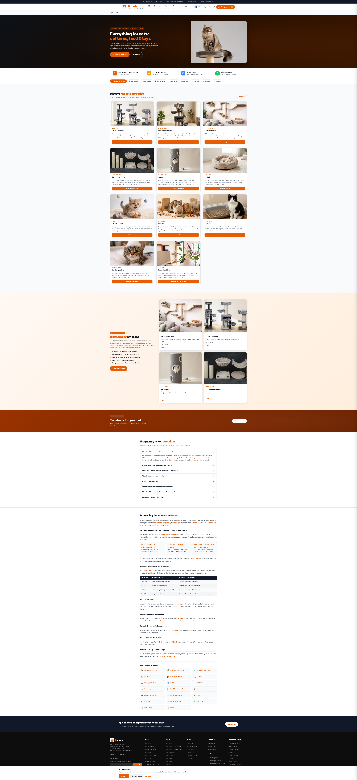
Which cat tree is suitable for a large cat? (157, 452)
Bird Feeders (191, 749)
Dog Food (148, 752)
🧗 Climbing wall (160, 81)
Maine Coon (168, 460)
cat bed (194, 523)
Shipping (231, 752)
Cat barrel (171, 547)
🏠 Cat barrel (173, 81)
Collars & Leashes (150, 761)
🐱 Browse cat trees (119, 54)
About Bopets (233, 746)
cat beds (175, 630)
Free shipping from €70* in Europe (153, 1)
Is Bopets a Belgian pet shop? (153, 497)
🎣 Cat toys (195, 81)
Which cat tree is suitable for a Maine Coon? (158, 492)
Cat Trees (169, 743)
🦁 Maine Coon (134, 81)
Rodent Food (212, 746)
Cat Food (169, 764)
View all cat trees (118, 368)
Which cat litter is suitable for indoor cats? (158, 486)
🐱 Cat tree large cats (118, 81)
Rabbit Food (212, 743)
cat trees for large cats (191, 458)
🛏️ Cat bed (184, 81)
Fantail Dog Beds (150, 749)
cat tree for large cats (162, 523)
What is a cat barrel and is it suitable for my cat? (160, 471)
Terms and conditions (235, 764)
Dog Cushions (149, 746)
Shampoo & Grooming (152, 764)
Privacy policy (233, 761)
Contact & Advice (234, 743)
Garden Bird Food (192, 755)
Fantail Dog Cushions (214, 761)
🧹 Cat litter (217, 81)
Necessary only (137, 776)
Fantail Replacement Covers (216, 763)
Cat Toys (169, 761)
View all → (242, 96)
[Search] (205, 7)
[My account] (209, 7)
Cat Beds (169, 758)
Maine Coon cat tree (148, 547)
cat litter (180, 618)
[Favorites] (214, 7)
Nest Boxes (190, 752)
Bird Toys (190, 758)
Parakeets (190, 743)
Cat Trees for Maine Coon (174, 749)
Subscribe (137, 765)
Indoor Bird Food (192, 746)
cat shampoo (161, 621)
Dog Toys (148, 758)
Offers (231, 758)
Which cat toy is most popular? (153, 476)
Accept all (124, 776)
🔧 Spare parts (146, 81)
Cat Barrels (169, 755)
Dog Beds (148, 743)
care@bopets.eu (127, 750)
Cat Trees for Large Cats (173, 746)
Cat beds (136, 54)
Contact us (232, 724)
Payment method (234, 749)
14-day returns (233, 755)
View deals (238, 421)
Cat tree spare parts (201, 547)
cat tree (148, 570)
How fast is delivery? (150, 481)
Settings (148, 776)
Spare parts (195, 559)
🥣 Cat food (206, 81)
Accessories (212, 749)
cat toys (177, 523)
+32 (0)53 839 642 (115, 750)
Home (111, 12)
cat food (210, 523)
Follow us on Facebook (117, 754)
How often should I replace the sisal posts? (158, 465)
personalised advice (169, 656)
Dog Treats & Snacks (151, 755)
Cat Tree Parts (170, 752)
